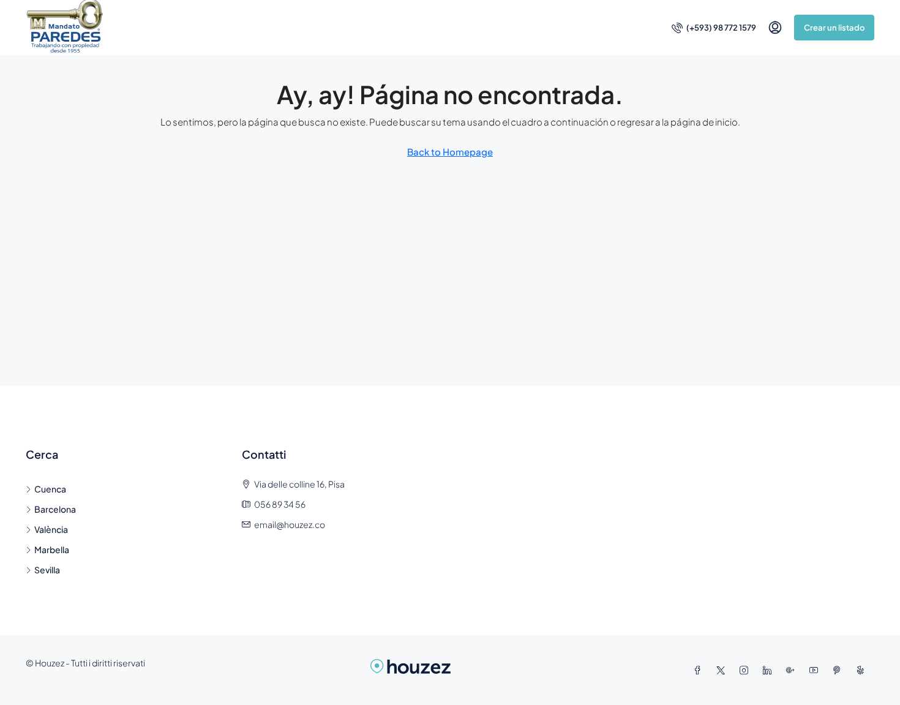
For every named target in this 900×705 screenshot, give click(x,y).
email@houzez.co (289, 524)
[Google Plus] (793, 670)
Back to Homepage (450, 151)
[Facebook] (700, 670)
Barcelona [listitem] (55, 509)
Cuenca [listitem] (50, 488)
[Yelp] (862, 670)
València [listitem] (51, 529)
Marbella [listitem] (51, 549)
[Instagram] (746, 670)
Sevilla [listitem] (47, 569)
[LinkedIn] (769, 670)
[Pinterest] (839, 670)
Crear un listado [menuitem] (834, 27)
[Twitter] (723, 670)
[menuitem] (714, 28)
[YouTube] (816, 670)
